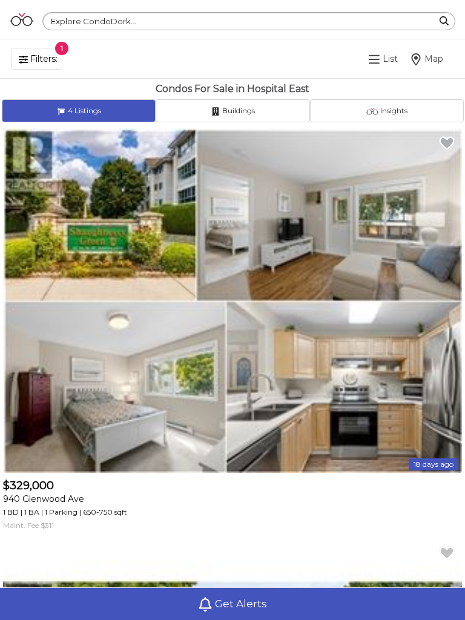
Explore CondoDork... (93, 21)
